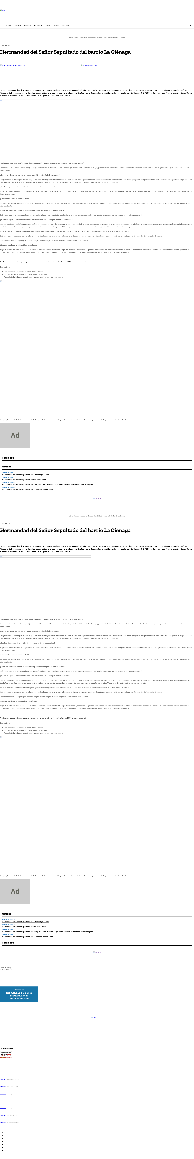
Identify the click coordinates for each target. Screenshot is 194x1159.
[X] (168, 59)
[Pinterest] (175, 59)
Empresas (3, 1079)
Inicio (71, 38)
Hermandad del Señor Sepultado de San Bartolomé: (24, 479)
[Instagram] (179, 25)
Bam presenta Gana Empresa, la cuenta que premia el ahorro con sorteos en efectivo (26, 1091)
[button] (191, 25)
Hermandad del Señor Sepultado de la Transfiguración (25, 474)
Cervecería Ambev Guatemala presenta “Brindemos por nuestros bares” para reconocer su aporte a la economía (26, 1083)
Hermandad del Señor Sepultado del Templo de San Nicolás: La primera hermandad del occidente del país (47, 484)
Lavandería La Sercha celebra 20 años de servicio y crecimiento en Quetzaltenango (24, 1076)
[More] (190, 59)
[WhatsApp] (183, 59)
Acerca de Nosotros (6, 1048)
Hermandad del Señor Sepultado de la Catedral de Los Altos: (27, 489)
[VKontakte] (183, 25)
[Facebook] (175, 25)
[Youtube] (186, 25)
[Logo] (97, 1018)
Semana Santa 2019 (80, 38)
